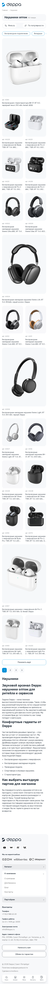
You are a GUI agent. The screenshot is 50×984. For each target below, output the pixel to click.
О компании (9, 878)
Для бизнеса (10, 883)
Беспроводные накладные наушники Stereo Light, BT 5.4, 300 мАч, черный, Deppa (23, 413)
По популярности (36, 25)
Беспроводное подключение (16, 33)
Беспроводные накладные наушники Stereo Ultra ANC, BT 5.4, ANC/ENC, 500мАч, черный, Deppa (12, 229)
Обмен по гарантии (24, 954)
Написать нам (24, 947)
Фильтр (11, 25)
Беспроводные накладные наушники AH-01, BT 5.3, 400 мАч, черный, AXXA (35, 454)
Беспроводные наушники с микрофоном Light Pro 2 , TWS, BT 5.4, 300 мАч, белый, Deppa (35, 651)
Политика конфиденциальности (15, 968)
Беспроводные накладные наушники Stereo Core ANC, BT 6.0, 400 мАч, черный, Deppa (12, 341)
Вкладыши (38, 33)
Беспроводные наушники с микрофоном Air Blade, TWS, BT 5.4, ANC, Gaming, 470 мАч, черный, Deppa (12, 145)
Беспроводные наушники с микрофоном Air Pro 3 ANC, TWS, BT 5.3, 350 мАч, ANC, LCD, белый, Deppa (12, 187)
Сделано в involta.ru (10, 971)
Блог (6, 887)
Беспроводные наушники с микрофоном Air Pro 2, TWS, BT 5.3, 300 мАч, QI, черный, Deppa (35, 538)
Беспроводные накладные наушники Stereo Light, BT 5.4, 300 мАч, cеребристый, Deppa (12, 454)
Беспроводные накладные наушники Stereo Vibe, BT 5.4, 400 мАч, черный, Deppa (35, 229)
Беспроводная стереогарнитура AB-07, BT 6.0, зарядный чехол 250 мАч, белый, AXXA (21, 104)
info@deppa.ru (8, 930)
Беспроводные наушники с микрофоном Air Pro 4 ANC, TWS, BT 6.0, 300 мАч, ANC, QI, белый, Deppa (35, 145)
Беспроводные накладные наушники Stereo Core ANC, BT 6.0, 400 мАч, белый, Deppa (35, 341)
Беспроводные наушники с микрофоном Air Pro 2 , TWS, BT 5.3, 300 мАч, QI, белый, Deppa (22, 610)
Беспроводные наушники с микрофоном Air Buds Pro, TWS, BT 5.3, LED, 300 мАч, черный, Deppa (12, 538)
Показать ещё (24, 662)
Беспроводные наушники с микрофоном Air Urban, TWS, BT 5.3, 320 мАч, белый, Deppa (12, 496)
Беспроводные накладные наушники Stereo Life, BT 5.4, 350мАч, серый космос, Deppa (22, 301)
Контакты (8, 892)
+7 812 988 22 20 (9, 914)
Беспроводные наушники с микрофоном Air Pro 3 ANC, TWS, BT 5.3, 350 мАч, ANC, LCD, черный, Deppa (35, 187)
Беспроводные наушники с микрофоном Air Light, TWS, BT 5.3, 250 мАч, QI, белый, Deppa (12, 651)
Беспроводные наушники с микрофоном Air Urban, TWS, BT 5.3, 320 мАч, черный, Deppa (35, 496)
